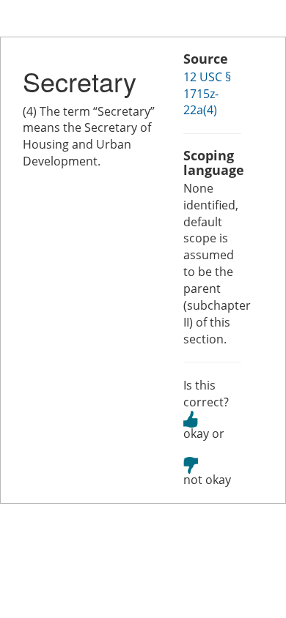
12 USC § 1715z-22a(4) (207, 94)
